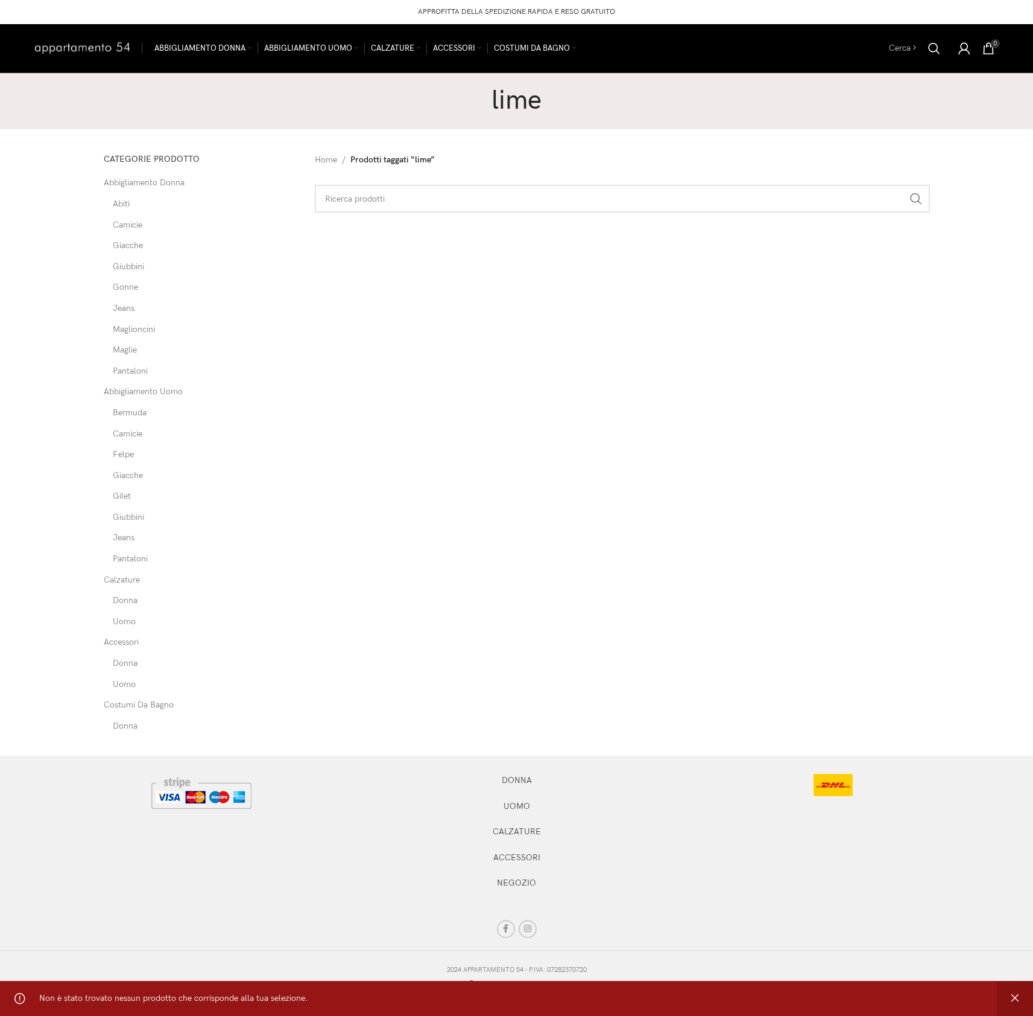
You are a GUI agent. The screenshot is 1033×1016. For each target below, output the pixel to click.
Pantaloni (130, 371)
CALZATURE (517, 831)
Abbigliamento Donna (144, 182)
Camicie (127, 225)
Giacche (128, 245)
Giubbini (128, 266)
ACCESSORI (516, 857)
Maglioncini (134, 329)
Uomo (124, 621)
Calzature (122, 580)
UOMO (517, 806)
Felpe (123, 454)
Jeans (123, 308)
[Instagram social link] (528, 929)
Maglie (125, 350)
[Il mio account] (964, 48)
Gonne (125, 287)
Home (326, 160)
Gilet (122, 496)
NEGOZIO (516, 883)
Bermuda (130, 412)
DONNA (517, 780)
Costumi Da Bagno (139, 705)
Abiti (121, 204)
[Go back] (476, 101)
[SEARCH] (916, 198)
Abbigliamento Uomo (143, 391)
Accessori (121, 642)
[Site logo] (82, 47)
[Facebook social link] (506, 929)
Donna (125, 600)
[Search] (934, 48)
